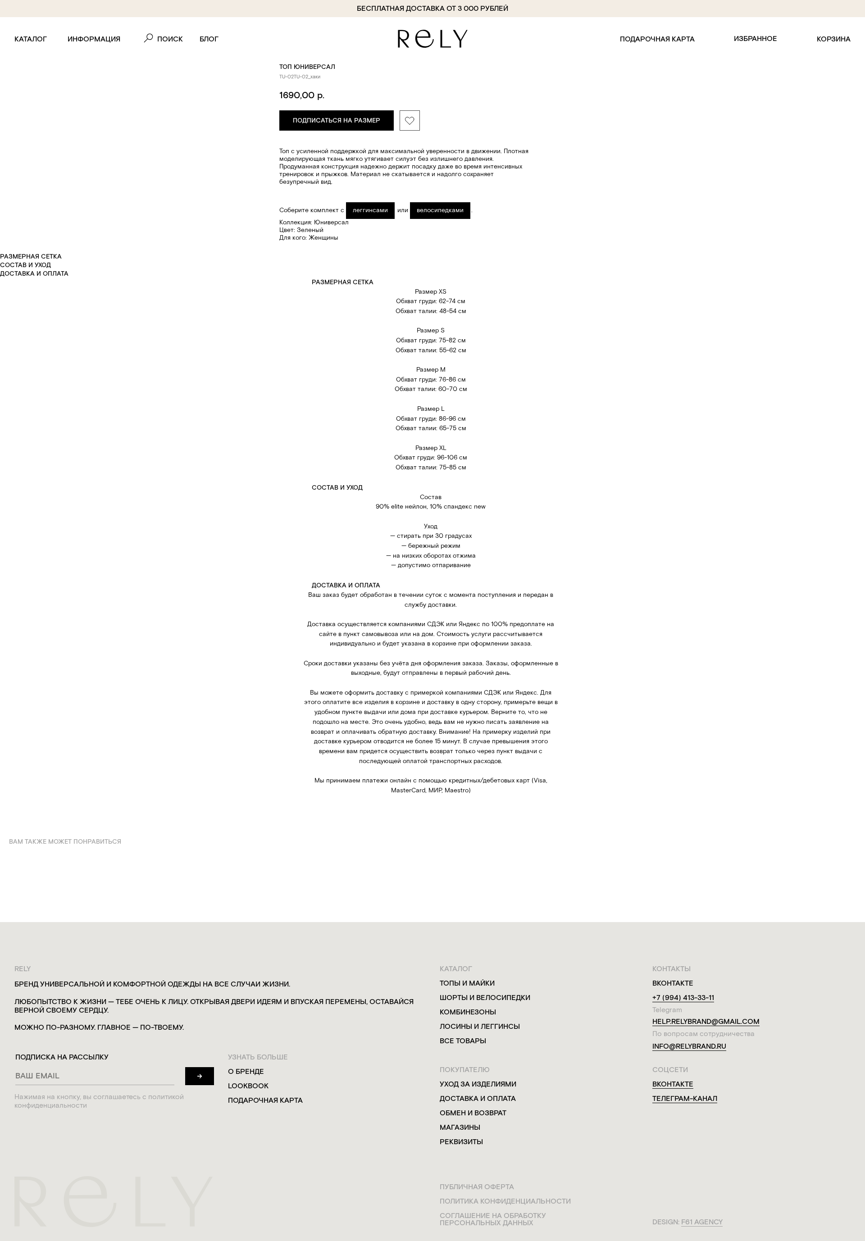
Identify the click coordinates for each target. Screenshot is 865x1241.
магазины (460, 1127)
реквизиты (461, 1141)
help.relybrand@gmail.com (706, 1021)
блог (209, 39)
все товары (463, 1040)
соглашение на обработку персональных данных (493, 1219)
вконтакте (672, 1084)
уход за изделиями (478, 1084)
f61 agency (702, 1222)
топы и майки (467, 983)
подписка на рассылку (62, 1057)
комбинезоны (468, 1012)
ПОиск (170, 39)
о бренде (246, 1071)
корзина (834, 39)
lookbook (248, 1086)
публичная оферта (477, 1186)
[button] (336, 120)
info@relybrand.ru (689, 1046)
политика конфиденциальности (505, 1201)
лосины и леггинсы (480, 1026)
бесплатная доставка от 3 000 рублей (432, 8)
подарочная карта (657, 39)
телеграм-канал (684, 1098)
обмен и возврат (473, 1113)
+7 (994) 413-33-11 (683, 997)
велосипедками (440, 210)
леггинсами (370, 210)
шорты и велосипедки (485, 997)
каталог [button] (30, 39)
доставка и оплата (478, 1098)
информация (94, 39)
